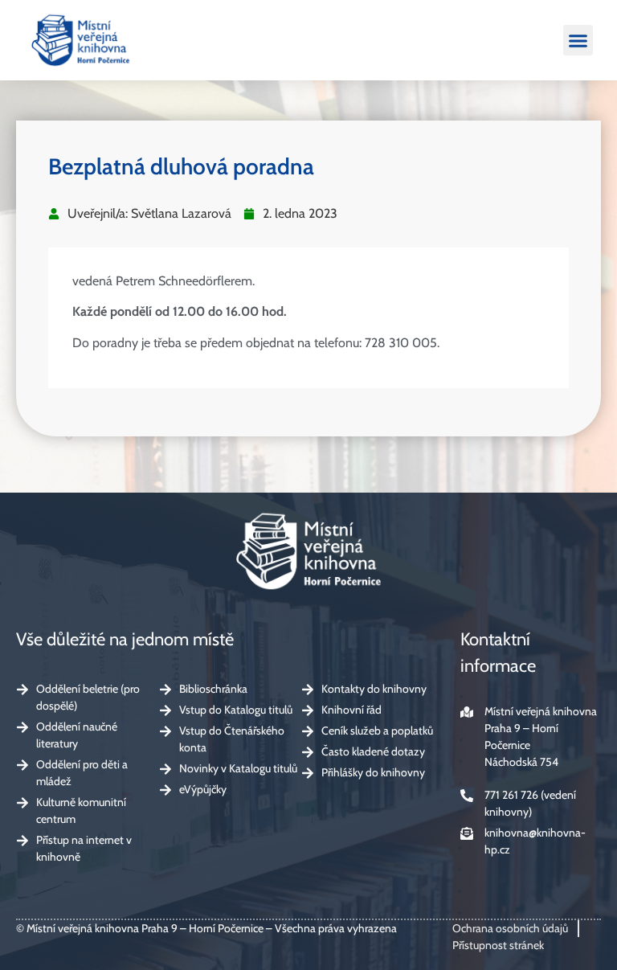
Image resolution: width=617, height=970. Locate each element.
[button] (578, 40)
